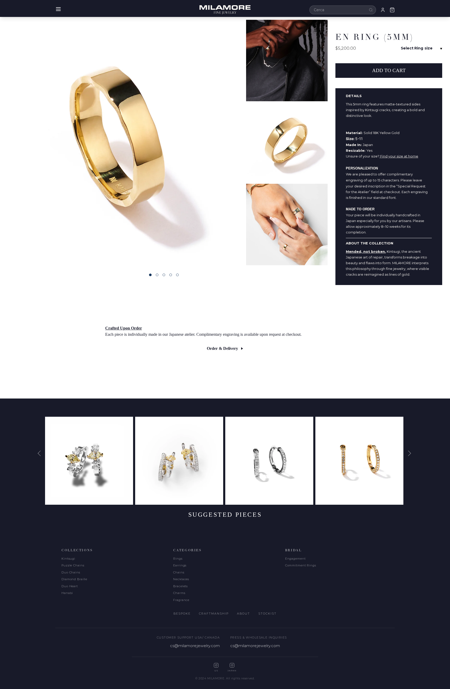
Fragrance (181, 600)
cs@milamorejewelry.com (195, 645)
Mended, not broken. (366, 251)
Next (408, 453)
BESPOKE (182, 613)
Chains (178, 572)
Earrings (179, 565)
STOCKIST (267, 613)
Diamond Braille (74, 579)
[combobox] (342, 9)
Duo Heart (69, 586)
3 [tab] (163, 275)
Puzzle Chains (72, 565)
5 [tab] (177, 275)
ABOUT (243, 613)
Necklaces (181, 579)
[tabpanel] (123, 142)
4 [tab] (170, 275)
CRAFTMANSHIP (214, 613)
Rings (177, 558)
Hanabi (67, 593)
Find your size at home (398, 156)
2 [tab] (157, 275)
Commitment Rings (300, 565)
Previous (41, 453)
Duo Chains (70, 572)
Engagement (295, 558)
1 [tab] (150, 275)
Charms (179, 593)
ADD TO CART (389, 70)
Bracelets (180, 586)
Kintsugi (68, 558)
